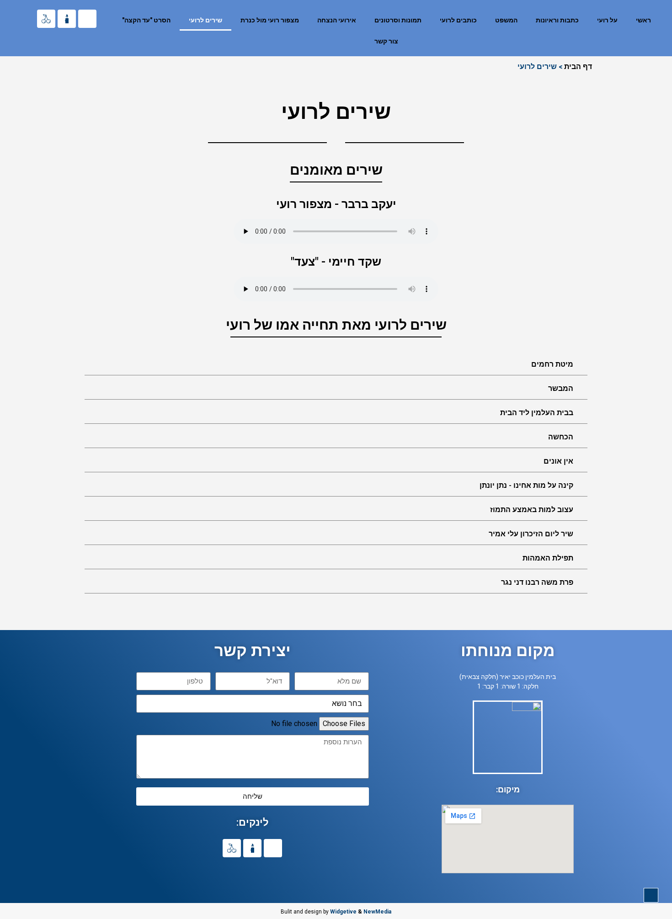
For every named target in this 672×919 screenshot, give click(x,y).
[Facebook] (87, 19)
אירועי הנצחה (336, 20)
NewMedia (377, 911)
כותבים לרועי (458, 20)
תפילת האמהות (548, 558)
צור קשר (386, 41)
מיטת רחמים (552, 364)
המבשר (560, 388)
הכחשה (560, 437)
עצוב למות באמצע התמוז (531, 509)
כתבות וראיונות (557, 20)
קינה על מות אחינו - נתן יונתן (526, 485)
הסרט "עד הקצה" (146, 20)
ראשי (643, 20)
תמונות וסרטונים (397, 20)
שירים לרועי (205, 20)
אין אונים (558, 461)
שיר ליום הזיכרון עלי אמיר (531, 533)
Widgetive (343, 911)
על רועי (607, 20)
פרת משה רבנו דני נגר (537, 582)
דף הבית (578, 66)
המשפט (506, 20)
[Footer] (46, 19)
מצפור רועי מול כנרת (269, 20)
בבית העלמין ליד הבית (536, 412)
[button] (336, 364)
